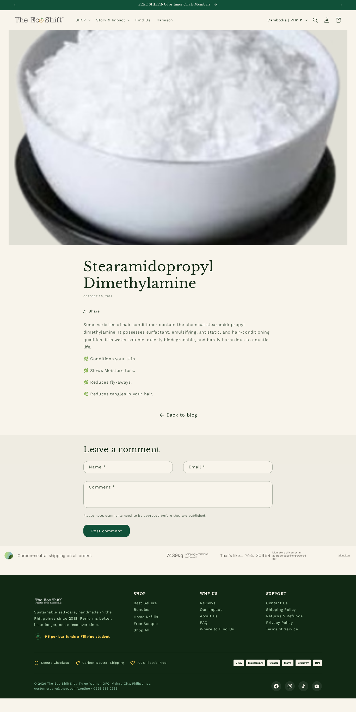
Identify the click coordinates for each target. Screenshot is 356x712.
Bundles (141, 609)
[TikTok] (303, 686)
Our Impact (211, 609)
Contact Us (277, 603)
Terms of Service (282, 629)
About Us (209, 616)
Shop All (142, 630)
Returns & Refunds (284, 616)
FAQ (203, 622)
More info (344, 555)
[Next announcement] (341, 5)
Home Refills (146, 617)
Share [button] (94, 311)
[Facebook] (276, 686)
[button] (82, 20)
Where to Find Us (217, 629)
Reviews (207, 603)
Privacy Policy (279, 622)
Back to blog (182, 415)
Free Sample (146, 624)
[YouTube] (317, 686)
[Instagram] (290, 686)
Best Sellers (145, 603)
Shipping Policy (281, 609)
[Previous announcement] (15, 5)
